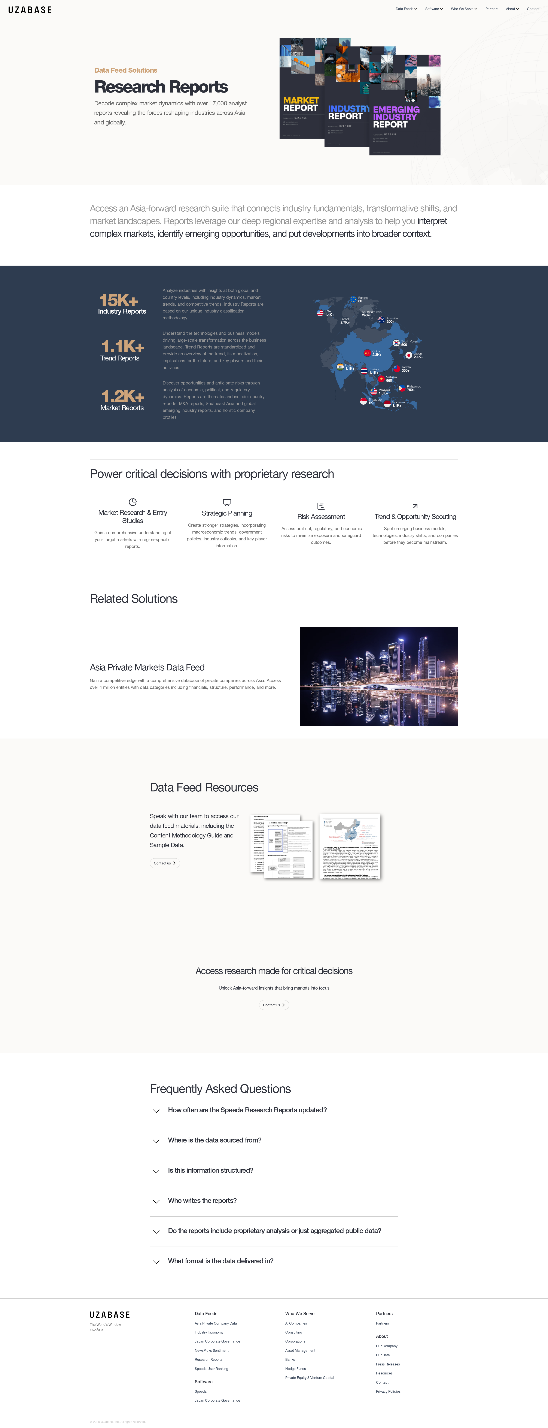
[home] (30, 9)
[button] (407, 8)
